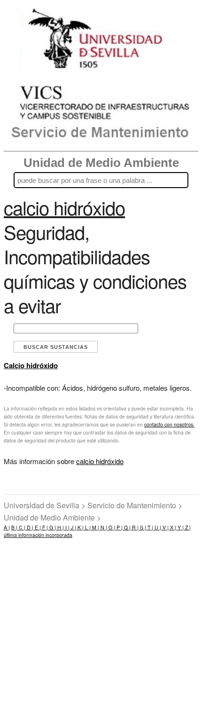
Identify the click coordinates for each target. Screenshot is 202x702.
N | (103, 527)
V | (165, 527)
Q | (127, 527)
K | (80, 527)
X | (172, 527)
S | (142, 527)
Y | (180, 527)
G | (52, 527)
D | (29, 527)
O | (111, 527)
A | (7, 527)
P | (119, 527)
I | (67, 527)
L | (87, 527)
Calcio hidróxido (31, 365)
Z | (187, 527)
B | (14, 527)
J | (73, 527)
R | (135, 527)
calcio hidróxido (100, 461)
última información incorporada (38, 534)
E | (37, 527)
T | (149, 527)
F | (44, 527)
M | (95, 527)
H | (60, 527)
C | (21, 527)
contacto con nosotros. (169, 424)
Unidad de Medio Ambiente (101, 163)
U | (157, 527)
